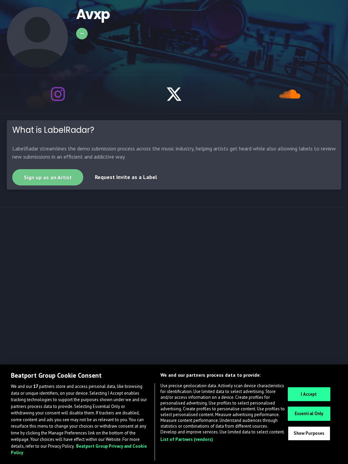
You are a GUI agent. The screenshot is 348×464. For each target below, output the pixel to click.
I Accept (309, 394)
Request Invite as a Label (126, 177)
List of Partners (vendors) (186, 439)
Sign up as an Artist (48, 177)
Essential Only (309, 413)
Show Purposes (309, 433)
